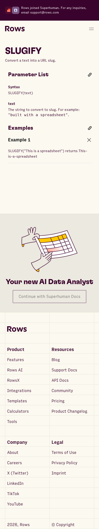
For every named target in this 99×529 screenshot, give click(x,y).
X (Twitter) (17, 473)
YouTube (15, 504)
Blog (56, 359)
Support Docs (64, 370)
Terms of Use (64, 452)
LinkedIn (15, 483)
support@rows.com (44, 12)
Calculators (18, 411)
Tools (12, 421)
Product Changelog (69, 411)
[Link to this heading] (90, 75)
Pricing (58, 401)
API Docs (60, 380)
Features (15, 359)
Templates (17, 401)
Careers (14, 462)
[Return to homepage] (15, 29)
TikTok (13, 493)
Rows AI (15, 370)
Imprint (59, 473)
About (12, 452)
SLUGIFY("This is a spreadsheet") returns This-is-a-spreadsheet (47, 154)
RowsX (13, 380)
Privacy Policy (64, 462)
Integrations (19, 390)
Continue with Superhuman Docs (49, 296)
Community (62, 390)
